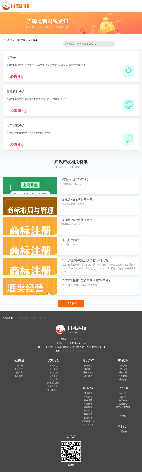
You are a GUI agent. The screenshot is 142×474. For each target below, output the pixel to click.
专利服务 (88, 369)
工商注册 (19, 365)
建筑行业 (54, 379)
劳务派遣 (54, 376)
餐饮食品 (54, 365)
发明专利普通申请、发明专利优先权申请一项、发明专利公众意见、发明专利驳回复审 (46, 64)
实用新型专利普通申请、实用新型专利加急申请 (28, 132)
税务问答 (88, 404)
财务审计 (123, 372)
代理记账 (23, 318)
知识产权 (20, 40)
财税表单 (88, 414)
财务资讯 (88, 417)
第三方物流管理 (123, 407)
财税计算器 (88, 424)
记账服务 (123, 365)
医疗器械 (54, 369)
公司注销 (19, 372)
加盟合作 (123, 431)
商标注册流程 (38, 318)
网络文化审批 (53, 386)
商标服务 (88, 365)
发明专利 (13, 57)
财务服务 (123, 379)
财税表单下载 (88, 421)
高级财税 (123, 376)
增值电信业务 (53, 383)
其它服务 (19, 376)
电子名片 (123, 400)
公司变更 (19, 369)
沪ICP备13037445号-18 (75, 351)
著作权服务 (88, 372)
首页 (9, 40)
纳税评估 (88, 410)
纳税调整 (88, 407)
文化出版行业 (53, 390)
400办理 (123, 393)
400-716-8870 (75, 339)
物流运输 (54, 372)
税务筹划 (88, 397)
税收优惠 (88, 400)
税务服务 (123, 369)
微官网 (123, 397)
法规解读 (88, 393)
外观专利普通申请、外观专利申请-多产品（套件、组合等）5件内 (36, 98)
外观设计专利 (16, 91)
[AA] (71, 23)
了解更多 (71, 303)
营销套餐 (123, 404)
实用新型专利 (16, 125)
